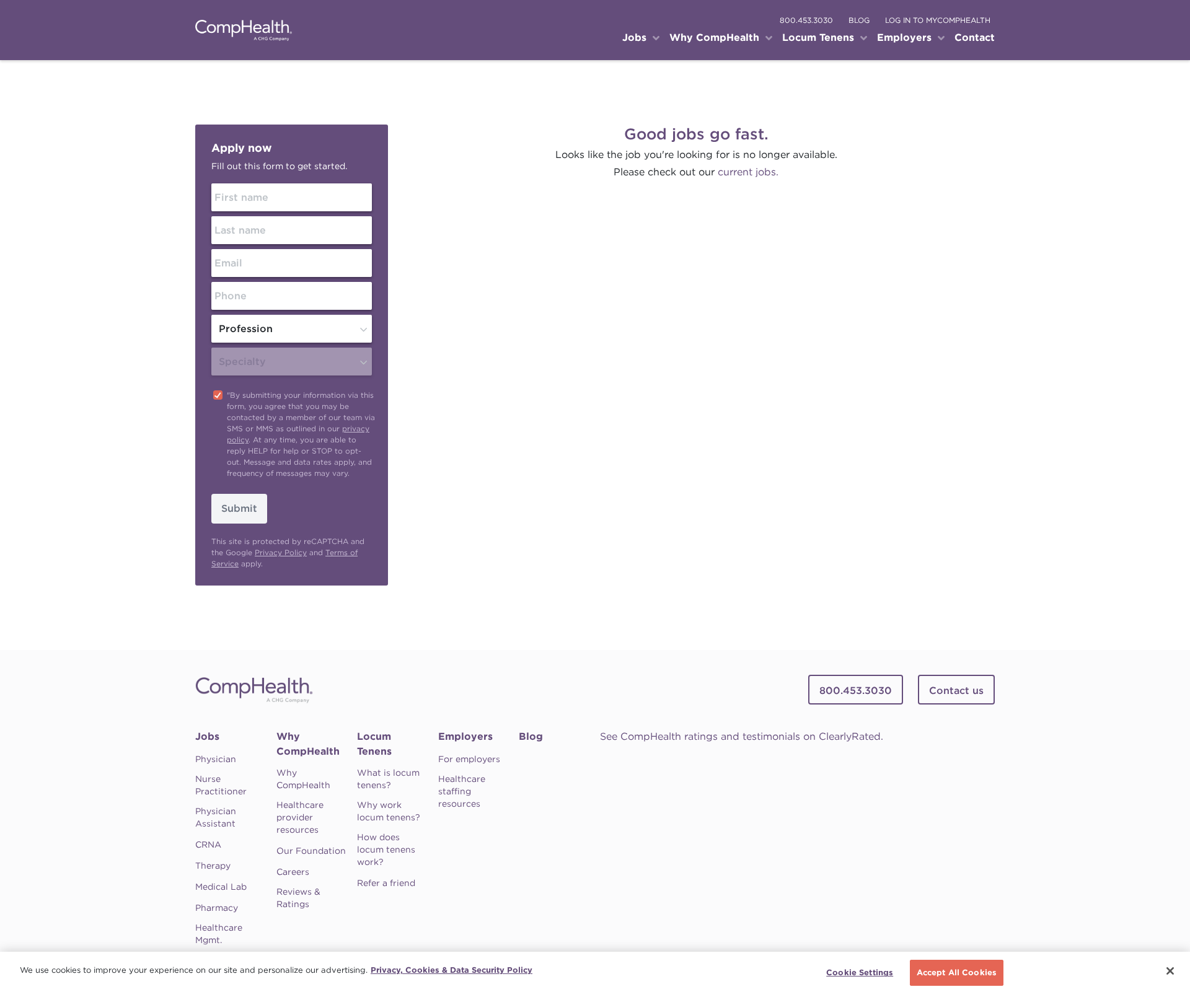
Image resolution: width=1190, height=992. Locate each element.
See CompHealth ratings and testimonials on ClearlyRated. (741, 736)
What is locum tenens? (388, 779)
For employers (469, 759)
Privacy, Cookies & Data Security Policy (451, 970)
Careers (292, 872)
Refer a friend (386, 883)
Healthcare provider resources (300, 817)
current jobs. (748, 172)
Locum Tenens (374, 744)
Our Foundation (311, 851)
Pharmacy (216, 908)
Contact (974, 37)
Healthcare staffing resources (461, 791)
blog (859, 20)
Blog (531, 736)
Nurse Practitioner (221, 785)
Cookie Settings (859, 972)
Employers (465, 736)
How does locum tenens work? (386, 849)
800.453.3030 (806, 20)
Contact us (956, 690)
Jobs (207, 736)
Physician (215, 759)
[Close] (1170, 971)
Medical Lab (221, 887)
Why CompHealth (308, 744)
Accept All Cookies (957, 972)
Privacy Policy (281, 552)
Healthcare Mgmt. (218, 934)
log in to (937, 20)
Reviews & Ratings (298, 898)
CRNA (208, 844)
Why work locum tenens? (388, 811)
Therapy (213, 866)
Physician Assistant (215, 817)
